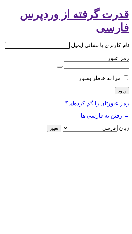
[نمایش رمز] (60, 67)
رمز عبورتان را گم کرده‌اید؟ (97, 103)
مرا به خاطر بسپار (99, 78)
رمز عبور (118, 58)
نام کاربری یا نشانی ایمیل (100, 45)
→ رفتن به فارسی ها (105, 116)
